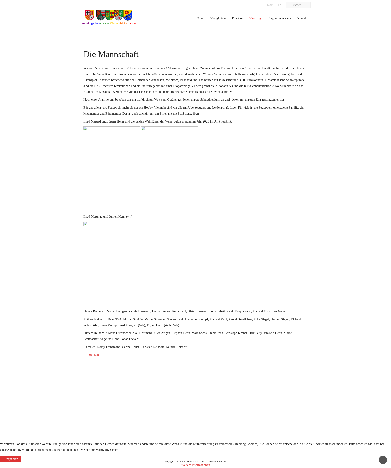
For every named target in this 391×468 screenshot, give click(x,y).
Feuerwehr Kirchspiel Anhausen (262, 389)
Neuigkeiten (218, 18)
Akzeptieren (10, 459)
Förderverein (169, 405)
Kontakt (302, 18)
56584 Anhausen (253, 405)
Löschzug (255, 18)
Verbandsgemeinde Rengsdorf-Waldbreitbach (109, 381)
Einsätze (237, 18)
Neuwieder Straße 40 (255, 397)
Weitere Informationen (195, 465)
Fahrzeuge (168, 389)
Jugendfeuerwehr (280, 18)
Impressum (87, 389)
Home (200, 18)
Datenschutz (88, 397)
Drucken (93, 355)
